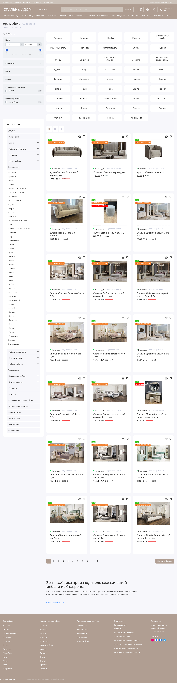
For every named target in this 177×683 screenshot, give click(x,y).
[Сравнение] (147, 9)
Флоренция (13, 336)
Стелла (11, 324)
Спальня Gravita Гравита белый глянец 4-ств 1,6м (153, 536)
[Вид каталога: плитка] (49, 129)
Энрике (11, 340)
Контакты (37, 2)
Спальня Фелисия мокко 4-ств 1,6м (65, 355)
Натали (11, 312)
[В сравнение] (79, 136)
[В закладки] (83, 136)
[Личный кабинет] (141, 9)
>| (97, 561)
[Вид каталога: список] (55, 129)
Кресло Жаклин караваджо (151, 172)
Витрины (43, 653)
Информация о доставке (124, 633)
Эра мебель (80, 15)
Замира (11, 268)
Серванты (44, 669)
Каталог (43, 9)
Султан (11, 328)
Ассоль (11, 244)
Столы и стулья (117, 15)
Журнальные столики (17, 220)
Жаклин (11, 264)
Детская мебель (15, 382)
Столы (11, 212)
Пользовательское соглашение (127, 640)
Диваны (43, 649)
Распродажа (8, 15)
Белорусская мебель (17, 376)
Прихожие (44, 665)
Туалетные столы (16, 192)
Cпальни (12, 172)
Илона (11, 272)
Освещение (13, 430)
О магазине (7, 2)
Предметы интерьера (18, 406)
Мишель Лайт (14, 300)
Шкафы (11, 180)
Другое (11, 131)
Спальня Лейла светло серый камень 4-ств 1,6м (108, 295)
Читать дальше (53, 602)
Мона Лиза (13, 308)
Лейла (11, 284)
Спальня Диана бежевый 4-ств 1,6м (153, 355)
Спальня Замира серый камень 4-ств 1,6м (109, 536)
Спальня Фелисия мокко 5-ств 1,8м (109, 355)
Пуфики (11, 208)
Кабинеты (146, 15)
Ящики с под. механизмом (19, 228)
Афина (11, 248)
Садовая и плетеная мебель (20, 400)
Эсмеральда (13, 344)
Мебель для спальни (34, 15)
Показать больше (164, 561)
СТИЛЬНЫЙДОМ (17, 9)
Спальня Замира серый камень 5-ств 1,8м (109, 476)
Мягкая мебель (65, 15)
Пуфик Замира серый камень (108, 232)
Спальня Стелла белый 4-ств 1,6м (65, 415)
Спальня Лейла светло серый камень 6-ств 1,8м (152, 295)
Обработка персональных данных (128, 644)
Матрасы (158, 15)
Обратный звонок (158, 628)
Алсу (10, 236)
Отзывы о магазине (22, 2)
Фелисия (12, 332)
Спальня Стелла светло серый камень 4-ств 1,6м (109, 415)
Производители (120, 625)
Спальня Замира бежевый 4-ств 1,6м (67, 476)
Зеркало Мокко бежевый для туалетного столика (152, 415)
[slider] (6, 50)
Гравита (11, 252)
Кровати (12, 176)
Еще (168, 15)
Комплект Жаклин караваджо (109, 172)
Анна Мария (13, 240)
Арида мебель (14, 412)
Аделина (12, 232)
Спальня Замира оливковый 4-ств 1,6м (153, 476)
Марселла (12, 292)
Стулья (11, 204)
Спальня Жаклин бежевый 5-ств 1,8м (67, 295)
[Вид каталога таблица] (61, 129)
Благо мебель (14, 418)
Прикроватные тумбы (17, 188)
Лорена (11, 288)
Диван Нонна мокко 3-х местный (62, 234)
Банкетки (12, 216)
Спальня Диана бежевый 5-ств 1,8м (153, 234)
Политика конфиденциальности (127, 652)
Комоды (11, 184)
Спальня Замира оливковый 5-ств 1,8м (66, 536)
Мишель (12, 296)
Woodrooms (133, 15)
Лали (10, 276)
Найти (128, 9)
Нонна (11, 316)
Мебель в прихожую (98, 15)
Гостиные (51, 15)
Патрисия (12, 320)
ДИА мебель (13, 424)
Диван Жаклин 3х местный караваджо (64, 174)
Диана (11, 260)
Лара (10, 280)
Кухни (18, 15)
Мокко (11, 304)
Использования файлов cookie (126, 648)
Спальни (43, 625)
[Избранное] (154, 9)
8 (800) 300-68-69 (161, 2)
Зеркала (11, 224)
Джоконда (12, 256)
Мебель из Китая (15, 364)
